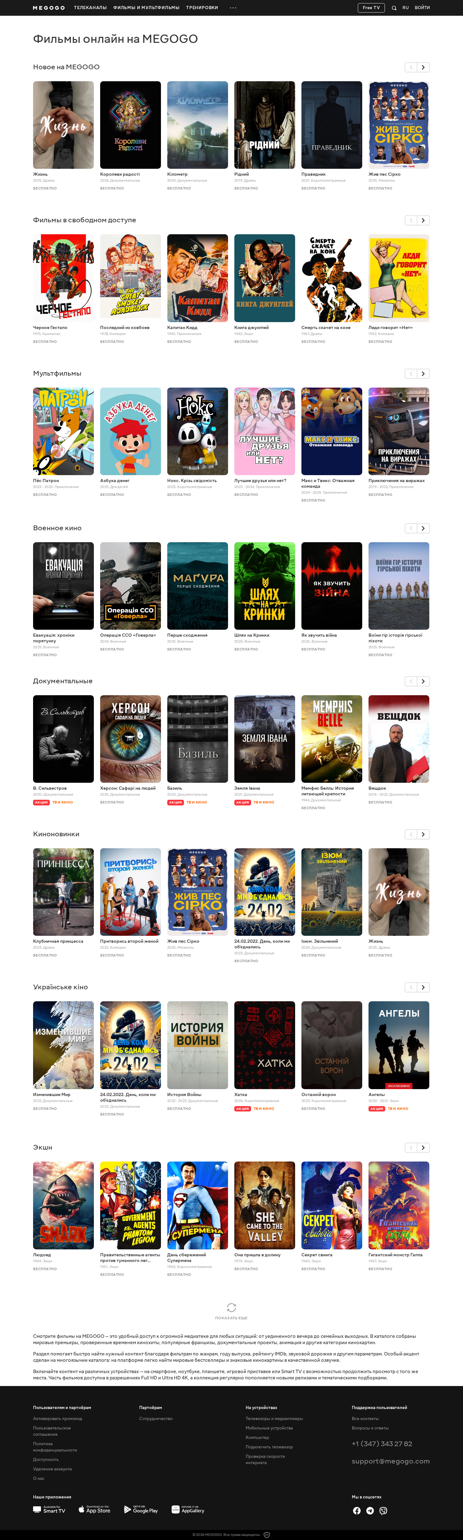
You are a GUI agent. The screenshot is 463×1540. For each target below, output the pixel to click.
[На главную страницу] (49, 8)
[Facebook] (357, 1511)
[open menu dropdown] (233, 8)
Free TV (371, 8)
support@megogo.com (391, 1461)
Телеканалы (90, 8)
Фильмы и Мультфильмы (146, 8)
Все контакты (365, 1419)
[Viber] (383, 1511)
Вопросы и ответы (370, 1428)
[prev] (411, 67)
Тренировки (202, 8)
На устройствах (261, 1408)
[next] (423, 67)
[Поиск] (394, 8)
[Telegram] (370, 1511)
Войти (422, 8)
